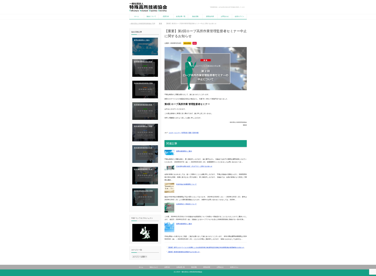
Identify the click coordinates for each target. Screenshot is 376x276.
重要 (194, 43)
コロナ (171, 133)
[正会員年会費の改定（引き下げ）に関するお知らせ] (169, 169)
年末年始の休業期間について (186, 184)
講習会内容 (210, 16)
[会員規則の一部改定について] (169, 211)
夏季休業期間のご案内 (184, 151)
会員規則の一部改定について (186, 204)
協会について (151, 16)
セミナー (177, 133)
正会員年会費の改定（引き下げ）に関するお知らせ (194, 166)
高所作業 (195, 133)
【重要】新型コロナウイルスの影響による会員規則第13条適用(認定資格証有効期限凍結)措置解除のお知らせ (206, 247)
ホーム (136, 16)
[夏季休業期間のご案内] (169, 153)
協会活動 (195, 16)
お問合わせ (225, 16)
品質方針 (166, 16)
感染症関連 (187, 43)
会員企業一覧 (180, 16)
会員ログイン (239, 16)
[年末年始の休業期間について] (169, 191)
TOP (142, 23)
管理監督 (184, 133)
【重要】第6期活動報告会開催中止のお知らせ (183, 252)
